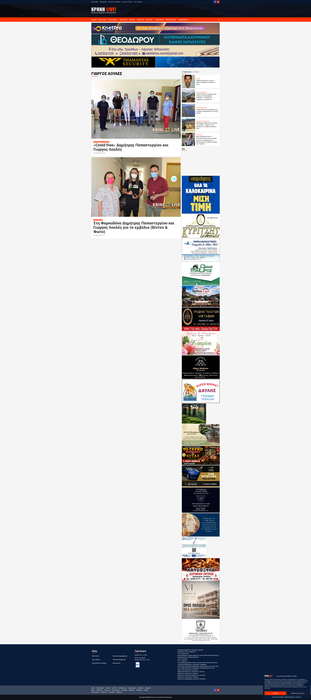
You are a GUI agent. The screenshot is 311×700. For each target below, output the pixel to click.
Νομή (93, 690)
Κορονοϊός (102, 141)
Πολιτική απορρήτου (289, 697)
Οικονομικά (159, 20)
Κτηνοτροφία (206, 121)
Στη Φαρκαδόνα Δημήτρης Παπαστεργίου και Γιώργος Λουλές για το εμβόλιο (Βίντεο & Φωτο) (133, 227)
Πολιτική (149, 20)
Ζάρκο (146, 690)
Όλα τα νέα (102, 20)
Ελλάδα (198, 107)
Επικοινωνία (116, 663)
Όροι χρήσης (96, 659)
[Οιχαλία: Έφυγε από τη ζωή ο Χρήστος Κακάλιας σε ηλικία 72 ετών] (188, 81)
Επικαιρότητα (203, 107)
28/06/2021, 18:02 (100, 153)
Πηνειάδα (124, 690)
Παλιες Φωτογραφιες (114, 2)
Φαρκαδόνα (100, 688)
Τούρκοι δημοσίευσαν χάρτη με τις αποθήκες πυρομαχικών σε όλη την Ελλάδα (207, 111)
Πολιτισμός (112, 20)
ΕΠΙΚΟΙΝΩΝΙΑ (103, 2)
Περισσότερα (171, 20)
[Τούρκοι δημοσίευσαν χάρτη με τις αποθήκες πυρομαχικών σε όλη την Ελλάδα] (188, 110)
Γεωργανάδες (132, 688)
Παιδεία (132, 20)
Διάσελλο (141, 688)
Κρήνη (93, 688)
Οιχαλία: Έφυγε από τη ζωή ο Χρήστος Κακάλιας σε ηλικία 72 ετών (205, 82)
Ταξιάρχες (139, 690)
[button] (219, 20)
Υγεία (107, 141)
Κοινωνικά (123, 20)
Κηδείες (198, 78)
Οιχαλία (107, 688)
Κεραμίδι (148, 688)
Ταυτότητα (298, 697)
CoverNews (159, 697)
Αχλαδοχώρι (122, 688)
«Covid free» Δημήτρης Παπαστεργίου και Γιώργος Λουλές (130, 147)
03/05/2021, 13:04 (100, 235)
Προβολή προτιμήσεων (297, 693)
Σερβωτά (131, 690)
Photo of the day (127, 2)
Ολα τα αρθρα (138, 2)
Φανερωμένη (95, 692)
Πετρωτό (107, 690)
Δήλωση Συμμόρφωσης (120, 656)
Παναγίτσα (99, 690)
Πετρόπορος (116, 690)
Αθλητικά (140, 20)
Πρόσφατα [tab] (187, 72)
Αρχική (93, 20)
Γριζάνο (114, 688)
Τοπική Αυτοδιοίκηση (201, 92)
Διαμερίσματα (184, 20)
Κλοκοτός (104, 692)
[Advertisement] (201, 163)
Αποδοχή (275, 693)
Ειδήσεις (96, 141)
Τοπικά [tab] (196, 72)
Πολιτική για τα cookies (277, 697)
